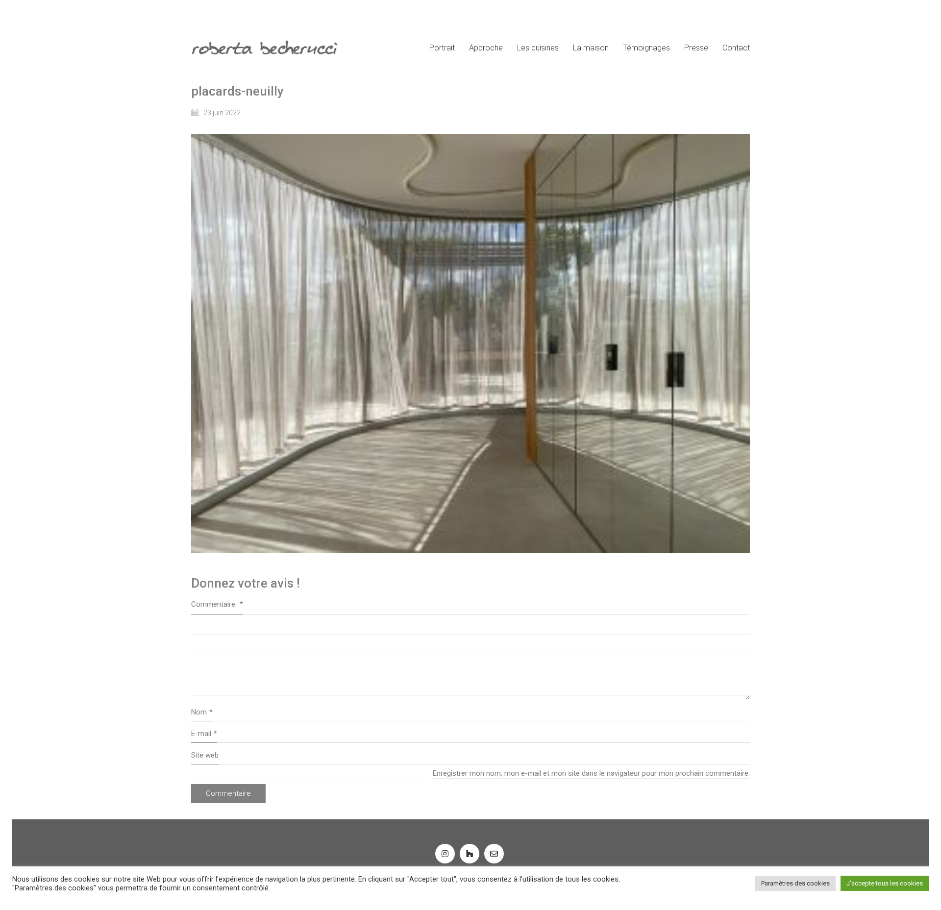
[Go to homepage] (264, 48)
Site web (205, 755)
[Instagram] (445, 853)
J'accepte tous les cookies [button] (884, 883)
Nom (202, 712)
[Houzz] (469, 853)
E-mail (204, 733)
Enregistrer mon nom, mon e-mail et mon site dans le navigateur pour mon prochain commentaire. (591, 773)
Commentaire (217, 604)
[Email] (494, 853)
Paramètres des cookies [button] (795, 883)
